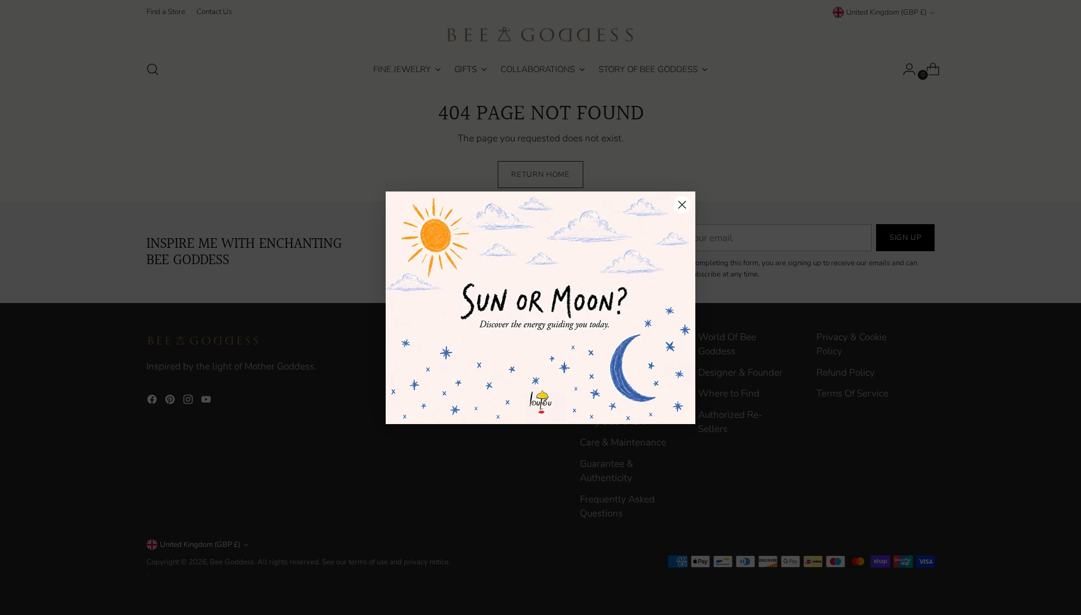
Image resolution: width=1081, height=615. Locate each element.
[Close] (682, 204)
